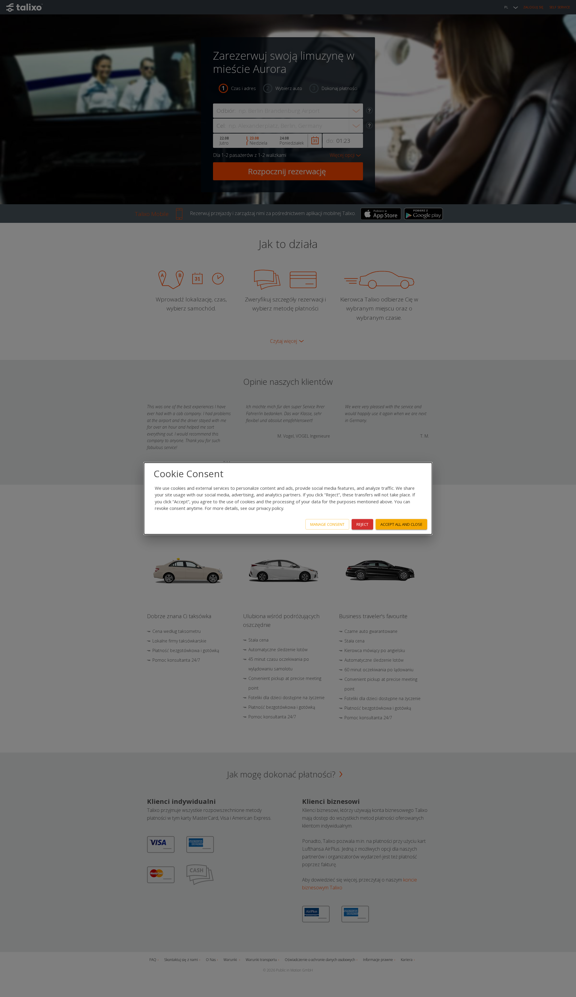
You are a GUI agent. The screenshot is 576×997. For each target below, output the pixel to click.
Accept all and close (401, 524)
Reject (362, 524)
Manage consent (327, 524)
